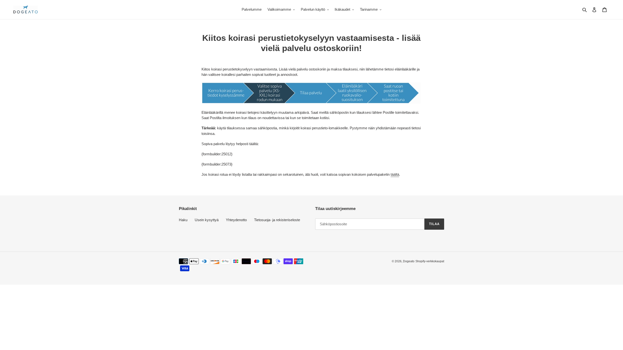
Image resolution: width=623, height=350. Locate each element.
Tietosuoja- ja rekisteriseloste (277, 220)
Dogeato (408, 261)
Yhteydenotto (236, 220)
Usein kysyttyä (207, 220)
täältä (395, 174)
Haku (183, 220)
